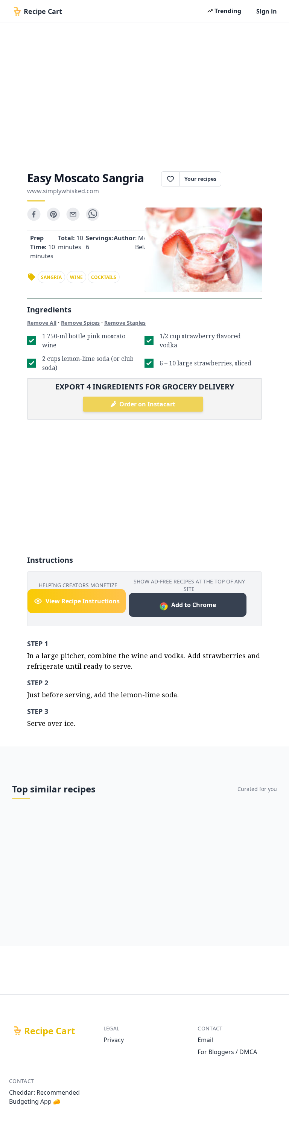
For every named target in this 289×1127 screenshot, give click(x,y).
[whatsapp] (92, 214)
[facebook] (34, 214)
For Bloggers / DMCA (227, 1052)
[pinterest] (53, 214)
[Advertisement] (144, 94)
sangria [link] (51, 277)
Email (205, 1040)
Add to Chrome (193, 605)
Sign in (266, 11)
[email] (73, 214)
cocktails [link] (103, 277)
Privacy (113, 1040)
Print (245, 179)
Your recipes (200, 178)
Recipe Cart (49, 1031)
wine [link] (76, 277)
